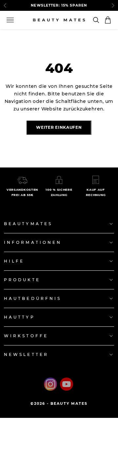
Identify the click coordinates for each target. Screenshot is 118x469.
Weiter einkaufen (59, 127)
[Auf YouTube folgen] (66, 384)
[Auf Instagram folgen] (50, 384)
